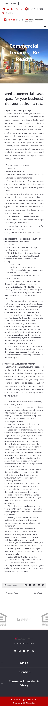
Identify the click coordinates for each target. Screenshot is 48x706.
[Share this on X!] (30, 585)
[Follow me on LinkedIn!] (3, 9)
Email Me (9, 13)
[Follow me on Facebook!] (12, 9)
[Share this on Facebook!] (25, 585)
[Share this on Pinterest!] (39, 585)
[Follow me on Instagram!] (17, 9)
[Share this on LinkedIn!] (34, 585)
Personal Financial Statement (26, 216)
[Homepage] (24, 20)
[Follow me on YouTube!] (8, 9)
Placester (30, 703)
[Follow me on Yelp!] (21, 9)
